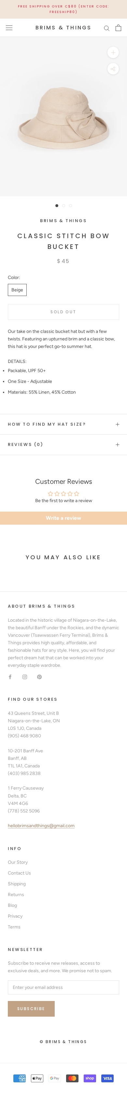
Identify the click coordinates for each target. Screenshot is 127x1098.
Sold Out (63, 312)
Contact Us (19, 873)
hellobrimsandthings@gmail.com (41, 825)
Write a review (63, 518)
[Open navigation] (9, 27)
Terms (14, 927)
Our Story (18, 862)
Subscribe (31, 1008)
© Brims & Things (63, 1041)
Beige (17, 290)
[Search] (107, 28)
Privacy (15, 916)
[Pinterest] (39, 676)
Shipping (17, 884)
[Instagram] (24, 676)
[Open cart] (118, 28)
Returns (16, 894)
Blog (12, 905)
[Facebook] (10, 676)
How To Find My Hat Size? (47, 424)
